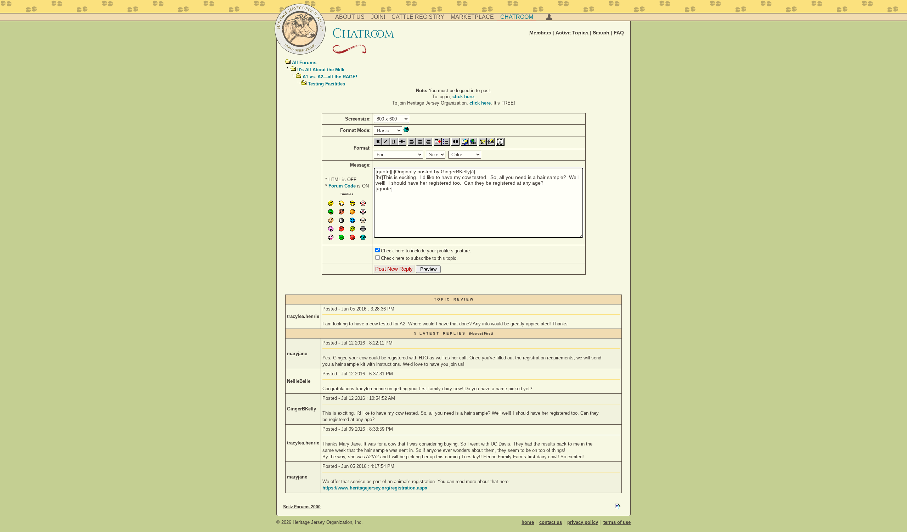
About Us (350, 17)
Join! (378, 17)
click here (463, 96)
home (528, 522)
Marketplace (472, 17)
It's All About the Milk (320, 69)
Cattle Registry (417, 17)
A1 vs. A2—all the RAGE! (330, 76)
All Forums (304, 62)
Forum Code (342, 186)
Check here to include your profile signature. (426, 250)
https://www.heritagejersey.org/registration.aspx (374, 488)
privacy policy (582, 522)
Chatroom (516, 17)
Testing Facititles (326, 83)
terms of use (617, 522)
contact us (550, 522)
